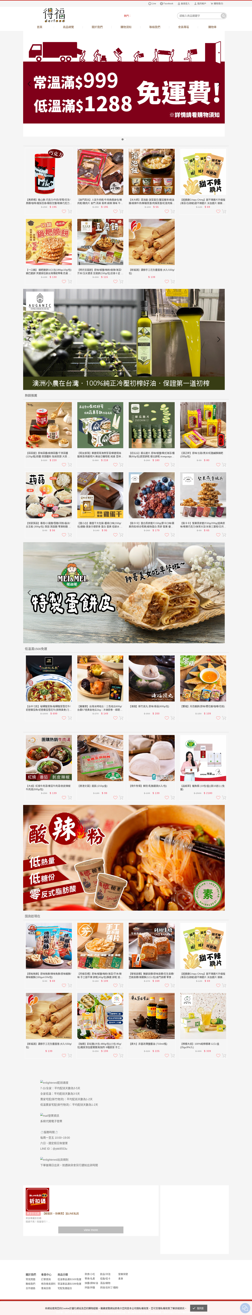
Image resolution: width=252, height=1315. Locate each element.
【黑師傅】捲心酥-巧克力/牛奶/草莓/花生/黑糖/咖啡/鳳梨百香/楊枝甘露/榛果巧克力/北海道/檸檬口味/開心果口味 (48, 201)
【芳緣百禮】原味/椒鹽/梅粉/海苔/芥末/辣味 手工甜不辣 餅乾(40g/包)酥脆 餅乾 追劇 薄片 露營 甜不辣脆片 (100, 975)
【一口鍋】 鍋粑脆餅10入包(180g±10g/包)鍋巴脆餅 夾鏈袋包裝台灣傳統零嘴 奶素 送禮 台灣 (48, 271)
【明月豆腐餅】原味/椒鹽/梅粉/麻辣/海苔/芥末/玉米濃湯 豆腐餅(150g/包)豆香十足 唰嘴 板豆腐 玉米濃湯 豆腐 (100, 271)
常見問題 (30, 1279)
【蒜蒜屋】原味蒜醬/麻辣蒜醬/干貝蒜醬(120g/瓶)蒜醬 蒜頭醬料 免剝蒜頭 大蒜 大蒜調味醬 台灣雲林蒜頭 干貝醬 (48, 455)
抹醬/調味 (90, 1283)
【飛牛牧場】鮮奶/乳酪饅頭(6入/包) (148, 785)
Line (154, 3)
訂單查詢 (46, 1279)
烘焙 (102, 1287)
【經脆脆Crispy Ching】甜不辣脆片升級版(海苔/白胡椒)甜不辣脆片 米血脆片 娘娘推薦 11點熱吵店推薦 (202, 201)
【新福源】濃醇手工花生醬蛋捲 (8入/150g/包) (152, 271)
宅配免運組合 (65, 1288)
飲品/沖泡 (105, 1274)
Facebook (168, 3)
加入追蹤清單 (64, 211)
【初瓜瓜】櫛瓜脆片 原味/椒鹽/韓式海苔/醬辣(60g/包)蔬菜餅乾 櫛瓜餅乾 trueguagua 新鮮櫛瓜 (152, 455)
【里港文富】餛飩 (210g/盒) (92, 785)
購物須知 (126, 27)
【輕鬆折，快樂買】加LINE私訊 (60, 1213)
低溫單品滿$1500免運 (69, 1279)
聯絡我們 (154, 27)
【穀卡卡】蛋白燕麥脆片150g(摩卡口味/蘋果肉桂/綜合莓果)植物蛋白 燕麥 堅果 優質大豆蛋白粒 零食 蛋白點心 (151, 525)
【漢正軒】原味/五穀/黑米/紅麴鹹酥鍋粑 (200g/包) (201, 455)
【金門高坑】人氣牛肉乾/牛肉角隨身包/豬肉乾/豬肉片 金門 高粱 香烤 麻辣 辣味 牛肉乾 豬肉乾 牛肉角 (100, 201)
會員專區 (183, 27)
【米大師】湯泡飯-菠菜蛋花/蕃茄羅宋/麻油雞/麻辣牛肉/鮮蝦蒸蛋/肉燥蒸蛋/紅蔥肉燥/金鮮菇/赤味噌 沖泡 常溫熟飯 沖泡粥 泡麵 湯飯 (151, 201)
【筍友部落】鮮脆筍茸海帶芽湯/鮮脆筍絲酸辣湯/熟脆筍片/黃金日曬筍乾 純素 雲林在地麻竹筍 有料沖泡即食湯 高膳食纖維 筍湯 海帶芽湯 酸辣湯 (100, 455)
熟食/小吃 (90, 1274)
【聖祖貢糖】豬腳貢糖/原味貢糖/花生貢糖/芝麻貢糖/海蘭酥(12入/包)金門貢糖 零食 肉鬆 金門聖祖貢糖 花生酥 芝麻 (151, 975)
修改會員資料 (48, 1283)
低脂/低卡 (105, 1278)
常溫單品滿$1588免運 (69, 1283)
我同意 (200, 1308)
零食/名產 (90, 1278)
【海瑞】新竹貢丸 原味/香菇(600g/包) (149, 706)
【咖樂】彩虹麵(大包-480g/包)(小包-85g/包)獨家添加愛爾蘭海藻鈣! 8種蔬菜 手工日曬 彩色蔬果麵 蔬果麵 (99, 1045)
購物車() (218, 3)
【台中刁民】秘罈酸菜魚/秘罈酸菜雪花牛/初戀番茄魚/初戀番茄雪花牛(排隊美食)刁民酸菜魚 (48, 708)
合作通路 (30, 1288)
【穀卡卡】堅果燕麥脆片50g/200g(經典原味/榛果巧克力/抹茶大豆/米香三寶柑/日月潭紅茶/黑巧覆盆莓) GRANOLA (203, 525)
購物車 (212, 27)
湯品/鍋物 (105, 1283)
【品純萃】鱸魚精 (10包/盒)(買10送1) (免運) (202, 787)
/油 (96, 1283)
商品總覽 (68, 27)
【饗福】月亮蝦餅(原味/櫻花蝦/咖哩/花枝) (202, 706)
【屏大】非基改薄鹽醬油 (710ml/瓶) (148, 1043)
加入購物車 (70, 211)
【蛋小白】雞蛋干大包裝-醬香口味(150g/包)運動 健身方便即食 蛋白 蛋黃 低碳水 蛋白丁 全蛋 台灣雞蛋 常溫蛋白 (99, 525)
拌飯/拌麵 (90, 1287)
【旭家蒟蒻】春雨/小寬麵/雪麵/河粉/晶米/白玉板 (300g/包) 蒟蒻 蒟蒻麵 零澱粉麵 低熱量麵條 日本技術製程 (48, 525)
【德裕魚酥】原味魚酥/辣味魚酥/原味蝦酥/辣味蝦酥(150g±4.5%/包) (48, 975)
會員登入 (185, 3)
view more (91, 1230)
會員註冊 (46, 1288)
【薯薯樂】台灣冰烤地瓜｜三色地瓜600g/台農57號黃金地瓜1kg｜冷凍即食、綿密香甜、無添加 (99, 708)
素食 (120, 1278)
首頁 (39, 27)
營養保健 (123, 1274)
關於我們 (97, 27)
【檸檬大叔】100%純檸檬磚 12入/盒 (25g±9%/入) (199, 1045)
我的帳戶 (201, 3)
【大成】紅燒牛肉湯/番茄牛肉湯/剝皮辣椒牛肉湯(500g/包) (48, 787)
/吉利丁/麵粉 (111, 1287)
